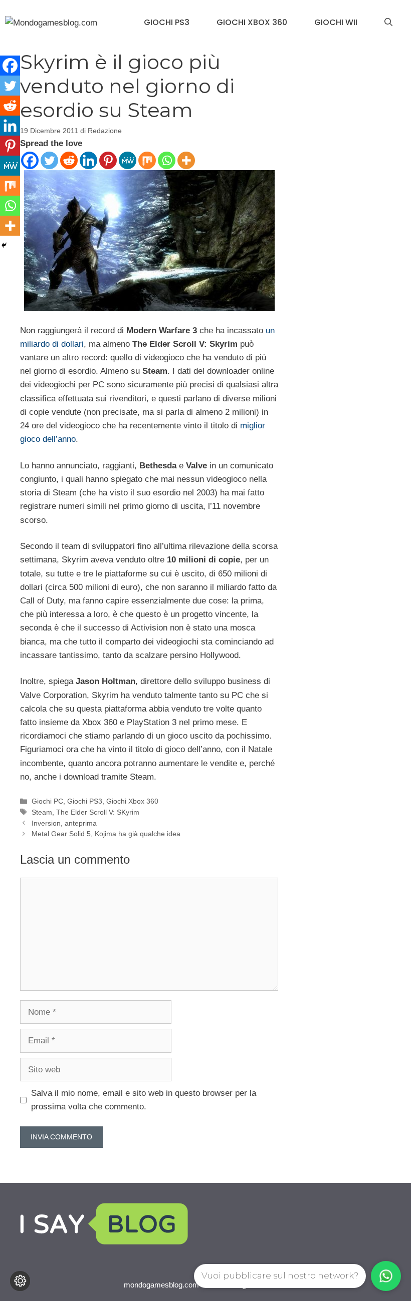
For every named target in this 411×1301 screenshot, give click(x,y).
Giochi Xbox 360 (252, 22)
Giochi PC (47, 801)
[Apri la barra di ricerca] (388, 22)
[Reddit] (69, 160)
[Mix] (147, 160)
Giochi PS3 (166, 22)
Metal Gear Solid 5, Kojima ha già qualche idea (106, 834)
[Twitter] (49, 160)
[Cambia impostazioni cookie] (20, 1281)
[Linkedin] (88, 160)
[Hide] (4, 245)
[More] (186, 160)
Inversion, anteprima (64, 823)
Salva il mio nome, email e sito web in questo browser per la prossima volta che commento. (143, 1099)
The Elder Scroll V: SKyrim (97, 812)
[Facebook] (30, 160)
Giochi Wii (335, 22)
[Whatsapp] (166, 160)
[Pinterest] (108, 160)
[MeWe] (127, 160)
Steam (42, 812)
